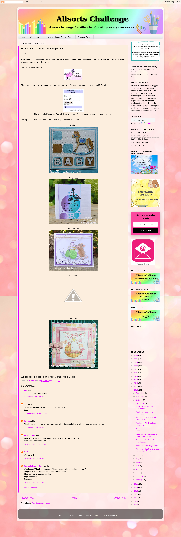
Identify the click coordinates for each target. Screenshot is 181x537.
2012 (136, 494)
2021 (136, 373)
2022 (136, 369)
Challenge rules (37, 37)
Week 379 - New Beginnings (147, 446)
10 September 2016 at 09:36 (35, 413)
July (138, 459)
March (138, 473)
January (139, 480)
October (139, 400)
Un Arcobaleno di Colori (34, 466)
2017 (136, 386)
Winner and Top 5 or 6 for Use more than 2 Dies (147, 450)
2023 (136, 366)
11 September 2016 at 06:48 (35, 444)
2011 (136, 498)
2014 (136, 487)
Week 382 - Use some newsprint (144, 413)
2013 (136, 491)
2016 (136, 390)
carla (26, 404)
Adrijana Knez (29, 435)
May (138, 466)
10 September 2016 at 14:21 (35, 428)
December (140, 393)
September (140, 403)
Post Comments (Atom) (41, 503)
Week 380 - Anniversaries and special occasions (147, 435)
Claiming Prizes (84, 37)
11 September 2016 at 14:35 (35, 458)
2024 (136, 362)
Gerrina (27, 421)
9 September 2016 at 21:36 (35, 397)
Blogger (119, 515)
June (138, 462)
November (140, 396)
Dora (25, 390)
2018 (136, 383)
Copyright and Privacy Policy (61, 37)
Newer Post (27, 497)
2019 (136, 380)
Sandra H (27, 452)
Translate (149, 123)
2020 (136, 376)
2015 (136, 484)
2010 (136, 501)
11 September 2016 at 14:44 (35, 482)
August (139, 455)
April (138, 469)
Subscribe (145, 230)
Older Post (120, 497)
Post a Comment (30, 488)
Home (23, 37)
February (140, 476)
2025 (136, 359)
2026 (136, 355)
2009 (136, 505)
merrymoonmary (98, 515)
